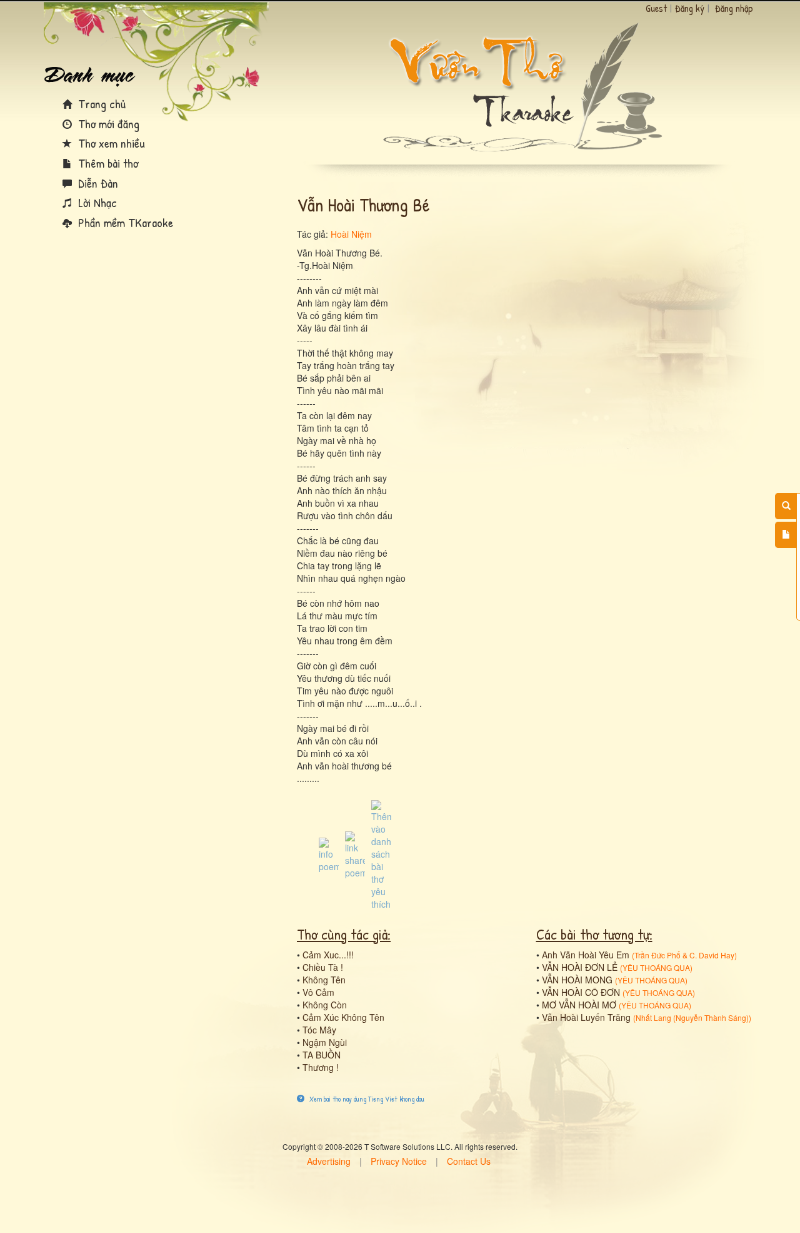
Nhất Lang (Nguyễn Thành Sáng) (692, 1017)
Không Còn (324, 1004)
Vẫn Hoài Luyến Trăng (586, 1017)
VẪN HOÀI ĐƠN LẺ (580, 967)
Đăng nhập (734, 8)
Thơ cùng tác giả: (344, 934)
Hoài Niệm (351, 234)
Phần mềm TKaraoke (124, 222)
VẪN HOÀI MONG (577, 979)
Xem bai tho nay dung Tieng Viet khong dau (366, 1098)
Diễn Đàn (96, 183)
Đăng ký (689, 8)
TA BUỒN (321, 1054)
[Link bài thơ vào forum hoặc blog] (355, 854)
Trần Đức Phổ (657, 955)
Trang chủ (100, 103)
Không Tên (324, 979)
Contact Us (469, 1161)
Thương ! (320, 1067)
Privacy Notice (399, 1161)
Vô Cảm (318, 992)
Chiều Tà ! (322, 967)
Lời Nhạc (96, 202)
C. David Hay (711, 955)
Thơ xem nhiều (110, 142)
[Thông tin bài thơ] (329, 854)
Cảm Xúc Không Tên (343, 1017)
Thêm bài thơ (106, 163)
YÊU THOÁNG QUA (656, 967)
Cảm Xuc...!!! (328, 954)
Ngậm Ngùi (324, 1042)
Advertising (329, 1161)
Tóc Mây (319, 1029)
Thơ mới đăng (107, 123)
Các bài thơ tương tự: (594, 934)
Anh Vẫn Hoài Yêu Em (585, 954)
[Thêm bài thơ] (786, 535)
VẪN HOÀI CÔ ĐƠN (581, 992)
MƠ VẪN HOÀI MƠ (579, 1004)
